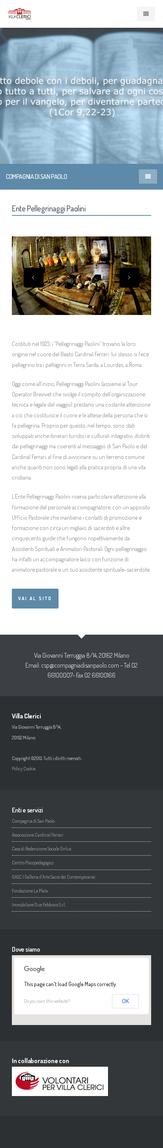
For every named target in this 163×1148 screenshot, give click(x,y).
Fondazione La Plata (30, 891)
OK (125, 1001)
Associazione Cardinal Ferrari (37, 835)
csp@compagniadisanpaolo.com (80, 665)
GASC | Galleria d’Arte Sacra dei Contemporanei (53, 877)
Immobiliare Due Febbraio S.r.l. (39, 905)
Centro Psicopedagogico (32, 863)
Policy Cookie (24, 769)
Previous (34, 278)
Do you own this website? (47, 1001)
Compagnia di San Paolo (33, 821)
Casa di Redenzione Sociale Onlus (41, 849)
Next (129, 278)
